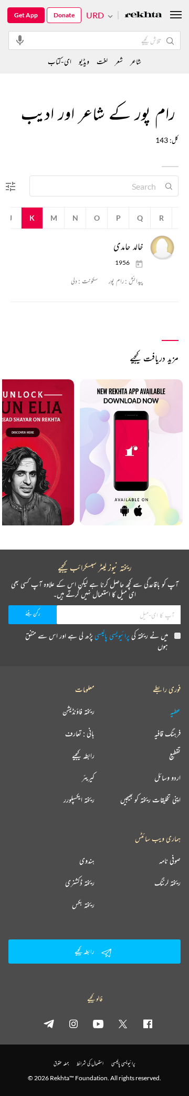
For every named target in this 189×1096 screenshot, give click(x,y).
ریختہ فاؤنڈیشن (78, 711)
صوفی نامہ (170, 860)
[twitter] (122, 1023)
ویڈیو (84, 61)
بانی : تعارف (79, 733)
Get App (26, 15)
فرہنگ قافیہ (167, 733)
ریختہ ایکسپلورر (79, 799)
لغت (102, 61)
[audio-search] (20, 40)
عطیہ (175, 711)
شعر (119, 61)
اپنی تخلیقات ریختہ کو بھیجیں (150, 799)
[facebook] (147, 1023)
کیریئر (88, 777)
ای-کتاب (59, 61)
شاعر (135, 61)
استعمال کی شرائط (90, 1063)
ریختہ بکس (83, 905)
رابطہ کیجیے (83, 755)
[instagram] (73, 1023)
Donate (64, 15)
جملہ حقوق (61, 1063)
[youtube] (98, 1023)
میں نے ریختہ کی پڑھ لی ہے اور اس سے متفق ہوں (96, 640)
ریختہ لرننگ (167, 882)
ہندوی (86, 860)
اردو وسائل (167, 777)
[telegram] (48, 1023)
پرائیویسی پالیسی (112, 635)
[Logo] (143, 15)
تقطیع (175, 755)
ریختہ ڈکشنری (79, 882)
